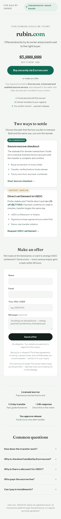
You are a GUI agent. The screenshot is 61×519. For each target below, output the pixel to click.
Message (17, 315)
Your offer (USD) (16, 301)
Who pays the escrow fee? (19, 479)
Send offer (30, 336)
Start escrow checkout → (21, 181)
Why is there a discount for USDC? (24, 469)
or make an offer (31, 78)
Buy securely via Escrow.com (30, 70)
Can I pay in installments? (18, 489)
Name (11, 275)
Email (11, 288)
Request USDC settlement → (23, 231)
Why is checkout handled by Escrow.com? (27, 459)
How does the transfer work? (20, 449)
